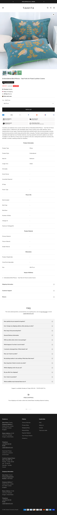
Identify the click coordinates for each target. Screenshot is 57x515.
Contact (41, 428)
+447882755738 (6, 444)
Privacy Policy (25, 425)
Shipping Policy (26, 428)
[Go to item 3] (14, 73)
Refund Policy (25, 430)
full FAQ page (43, 312)
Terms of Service (26, 422)
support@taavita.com (28, 313)
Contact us (24, 438)
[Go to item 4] (19, 73)
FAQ (40, 422)
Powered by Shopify (13, 509)
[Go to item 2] (9, 73)
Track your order (43, 430)
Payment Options (26, 433)
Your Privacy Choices (27, 435)
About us (41, 425)
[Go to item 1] (4, 73)
